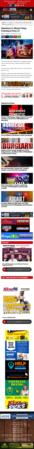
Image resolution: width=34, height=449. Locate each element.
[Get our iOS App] (23, 5)
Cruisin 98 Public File (17, 424)
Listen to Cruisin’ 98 (24, 1)
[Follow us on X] (13, 5)
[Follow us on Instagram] (15, 5)
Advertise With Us (21, 3)
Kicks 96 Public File (17, 422)
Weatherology (26, 440)
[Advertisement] (17, 16)
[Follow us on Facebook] (10, 5)
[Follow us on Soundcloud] (21, 5)
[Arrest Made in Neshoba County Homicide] (17, 128)
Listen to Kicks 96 (11, 1)
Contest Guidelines (17, 430)
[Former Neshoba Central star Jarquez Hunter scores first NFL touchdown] (17, 161)
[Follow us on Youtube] (18, 5)
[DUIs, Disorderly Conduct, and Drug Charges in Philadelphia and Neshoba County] (17, 178)
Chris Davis (19, 33)
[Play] (4, 269)
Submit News (11, 3)
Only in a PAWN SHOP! (9, 317)
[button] (31, 10)
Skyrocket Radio (21, 438)
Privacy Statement (17, 428)
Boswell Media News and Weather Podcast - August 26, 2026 (15, 264)
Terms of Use (17, 426)
